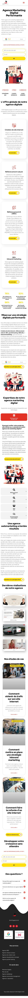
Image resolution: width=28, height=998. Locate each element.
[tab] (14, 417)
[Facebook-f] (13, 926)
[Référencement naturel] (14, 167)
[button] (23, 2)
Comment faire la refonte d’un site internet (14, 810)
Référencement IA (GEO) (14, 213)
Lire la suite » (14, 714)
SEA (7, 333)
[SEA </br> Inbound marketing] (14, 253)
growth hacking (13, 333)
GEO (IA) (21, 333)
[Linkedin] (10, 926)
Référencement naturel (14, 172)
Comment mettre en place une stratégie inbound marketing (14, 754)
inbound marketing (6, 334)
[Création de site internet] (14, 125)
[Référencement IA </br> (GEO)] (14, 207)
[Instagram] (17, 926)
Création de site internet (14, 130)
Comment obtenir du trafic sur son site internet (14, 697)
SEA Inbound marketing (14, 258)
